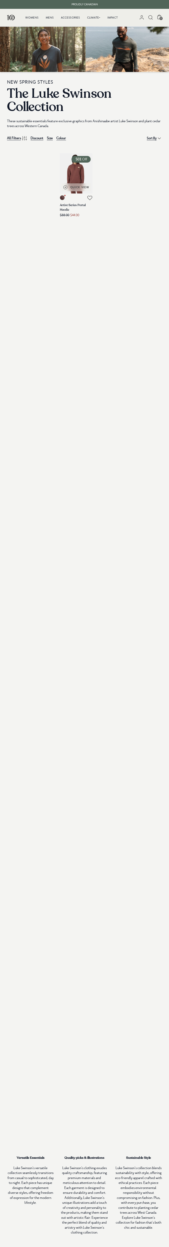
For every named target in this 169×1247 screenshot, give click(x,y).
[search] (150, 17)
